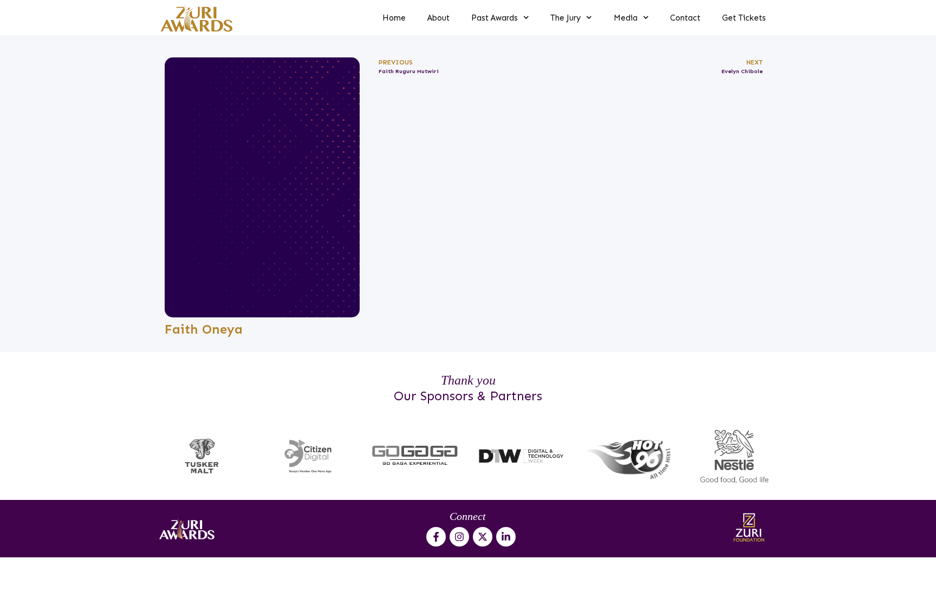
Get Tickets (744, 18)
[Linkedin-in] (506, 537)
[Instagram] (459, 537)
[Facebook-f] (436, 537)
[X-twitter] (482, 537)
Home (394, 18)
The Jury (565, 18)
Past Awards (494, 18)
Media (626, 18)
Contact (685, 18)
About (438, 18)
